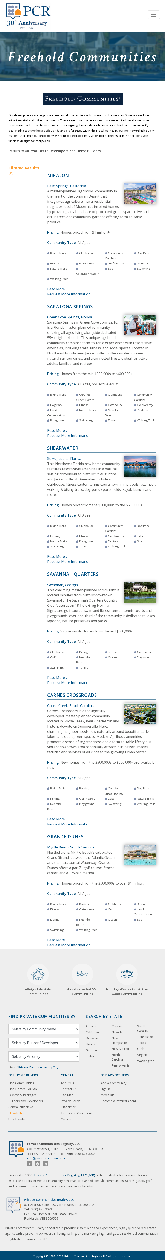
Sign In (105, 1089)
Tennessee (145, 1037)
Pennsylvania (121, 1065)
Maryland (118, 1026)
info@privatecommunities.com (48, 1158)
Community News (21, 1107)
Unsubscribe (17, 1119)
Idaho (90, 1056)
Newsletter (16, 1113)
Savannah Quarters (73, 574)
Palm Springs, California (66, 186)
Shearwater (62, 448)
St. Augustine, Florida (64, 458)
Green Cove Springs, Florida (69, 317)
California (92, 1032)
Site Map (67, 1095)
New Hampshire (119, 1040)
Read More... (57, 289)
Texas (141, 1043)
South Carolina (143, 1028)
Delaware (92, 1038)
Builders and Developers (25, 1101)
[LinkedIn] (45, 1163)
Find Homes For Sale (23, 1089)
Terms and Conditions (76, 1113)
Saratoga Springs (70, 307)
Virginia (142, 1055)
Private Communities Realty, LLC (49, 1200)
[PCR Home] (18, 1149)
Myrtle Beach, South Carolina (70, 847)
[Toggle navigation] (154, 14)
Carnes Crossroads (72, 695)
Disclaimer (68, 1107)
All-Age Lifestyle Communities (38, 991)
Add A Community (113, 1083)
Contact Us (69, 1089)
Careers (66, 1119)
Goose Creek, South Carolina (70, 705)
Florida (90, 1044)
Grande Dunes (65, 837)
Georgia (91, 1050)
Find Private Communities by (41, 1016)
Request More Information (68, 294)
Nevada (117, 1032)
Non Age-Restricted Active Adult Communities (127, 991)
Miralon (58, 175)
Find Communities (21, 1083)
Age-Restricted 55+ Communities (82, 982)
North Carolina (117, 1057)
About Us (67, 1083)
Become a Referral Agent (118, 1101)
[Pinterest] (37, 1163)
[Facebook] (29, 1163)
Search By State (104, 1016)
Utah (140, 1049)
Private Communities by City (38, 1067)
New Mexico (120, 1049)
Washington (145, 1061)
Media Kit (107, 1095)
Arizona (91, 1026)
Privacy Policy (70, 1101)
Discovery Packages (22, 1095)
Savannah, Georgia (62, 584)
